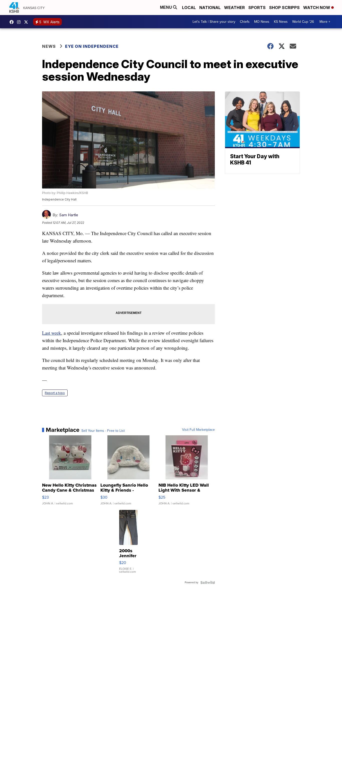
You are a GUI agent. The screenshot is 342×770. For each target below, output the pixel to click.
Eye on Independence (92, 46)
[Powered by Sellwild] (207, 582)
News (49, 46)
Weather (234, 7)
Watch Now (317, 7)
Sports (257, 7)
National (210, 7)
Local (189, 7)
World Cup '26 (303, 21)
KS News (281, 21)
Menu (166, 7)
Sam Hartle (68, 215)
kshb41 (13, 22)
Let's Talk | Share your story (214, 21)
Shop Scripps (284, 7)
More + (324, 21)
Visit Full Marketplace (198, 430)
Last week (51, 333)
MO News (261, 21)
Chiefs (245, 21)
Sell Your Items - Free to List (103, 431)
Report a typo (55, 393)
